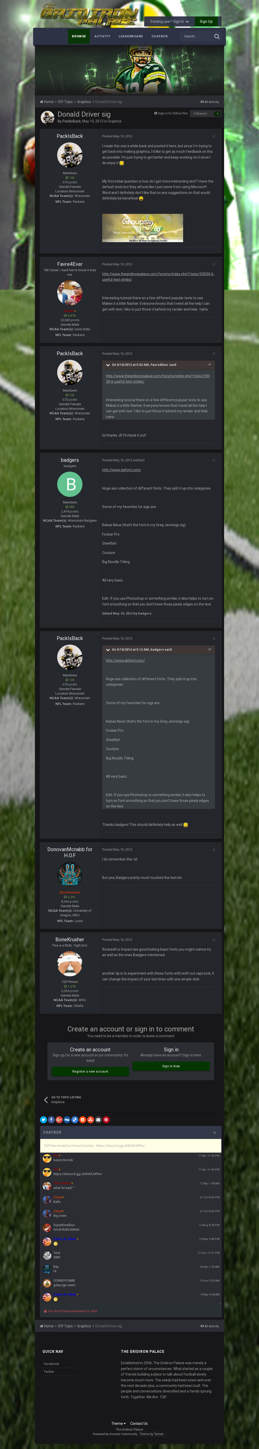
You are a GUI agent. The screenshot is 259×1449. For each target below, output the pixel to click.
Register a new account (90, 1071)
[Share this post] (213, 136)
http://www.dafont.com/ (121, 470)
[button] (207, 70)
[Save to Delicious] (74, 1119)
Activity (102, 36)
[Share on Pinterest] (106, 1119)
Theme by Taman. (152, 1434)
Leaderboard (131, 36)
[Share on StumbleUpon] (90, 1119)
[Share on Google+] (59, 1119)
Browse (79, 36)
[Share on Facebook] (51, 1119)
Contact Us (139, 1423)
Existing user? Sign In (167, 21)
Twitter (49, 1372)
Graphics (115, 121)
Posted (117, 136)
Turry (56, 1253)
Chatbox (160, 36)
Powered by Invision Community (115, 1434)
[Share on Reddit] (82, 1119)
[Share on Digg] (67, 1119)
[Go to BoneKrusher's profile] (70, 964)
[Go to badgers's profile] (70, 484)
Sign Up (206, 21)
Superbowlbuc (64, 1225)
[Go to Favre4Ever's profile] (70, 293)
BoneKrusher (69, 939)
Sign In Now (171, 1066)
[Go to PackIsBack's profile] (47, 118)
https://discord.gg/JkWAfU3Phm (77, 1174)
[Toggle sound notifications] (216, 1132)
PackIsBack (71, 121)
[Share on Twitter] (43, 1119)
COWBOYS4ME (64, 1280)
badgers (70, 460)
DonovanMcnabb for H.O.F (70, 852)
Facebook (51, 1364)
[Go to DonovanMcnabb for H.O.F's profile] (70, 874)
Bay (56, 1266)
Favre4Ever (70, 264)
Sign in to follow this (173, 113)
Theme (117, 1423)
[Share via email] (98, 1119)
